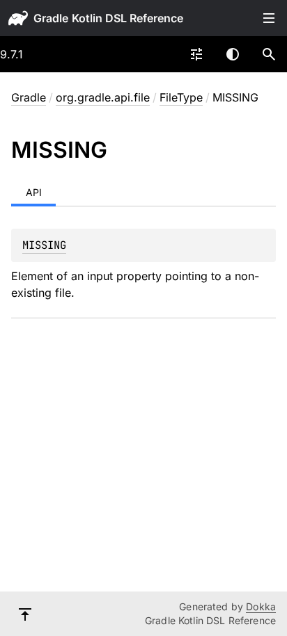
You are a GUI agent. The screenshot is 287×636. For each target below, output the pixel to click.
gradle (50, 18)
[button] (269, 54)
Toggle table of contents (269, 18)
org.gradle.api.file (103, 97)
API (34, 192)
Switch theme (233, 54)
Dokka (261, 606)
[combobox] (196, 54)
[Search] (269, 54)
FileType (181, 97)
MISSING (44, 245)
